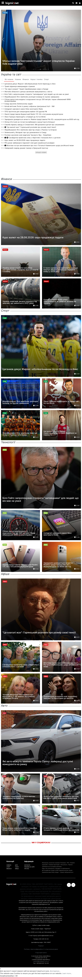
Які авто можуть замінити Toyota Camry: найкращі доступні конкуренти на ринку (37, 763)
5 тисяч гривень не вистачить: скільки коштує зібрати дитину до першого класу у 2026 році (61, 270)
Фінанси (9, 868)
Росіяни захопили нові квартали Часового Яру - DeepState (27, 135)
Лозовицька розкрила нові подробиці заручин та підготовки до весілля (60, 697)
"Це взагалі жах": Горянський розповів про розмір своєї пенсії (31, 127)
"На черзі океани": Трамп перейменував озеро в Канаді (26, 89)
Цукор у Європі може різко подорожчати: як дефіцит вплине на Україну (60, 301)
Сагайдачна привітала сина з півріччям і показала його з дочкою (34, 138)
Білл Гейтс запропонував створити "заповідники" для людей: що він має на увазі (36, 94)
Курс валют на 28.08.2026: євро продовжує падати (24, 140)
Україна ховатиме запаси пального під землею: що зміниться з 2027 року (19, 302)
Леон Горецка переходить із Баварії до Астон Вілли (25, 117)
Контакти (27, 865)
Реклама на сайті (29, 867)
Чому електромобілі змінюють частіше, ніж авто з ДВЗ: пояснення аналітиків (61, 797)
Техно (17, 867)
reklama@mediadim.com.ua (41, 961)
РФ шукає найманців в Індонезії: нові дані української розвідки (29, 143)
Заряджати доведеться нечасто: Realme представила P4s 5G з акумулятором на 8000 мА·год (41, 119)
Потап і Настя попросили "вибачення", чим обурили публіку (37, 63)
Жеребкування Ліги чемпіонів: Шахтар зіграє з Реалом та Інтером (30, 130)
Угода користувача (41, 952)
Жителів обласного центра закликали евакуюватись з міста (28, 92)
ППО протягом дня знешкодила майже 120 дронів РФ (25, 112)
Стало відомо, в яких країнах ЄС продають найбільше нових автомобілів (61, 829)
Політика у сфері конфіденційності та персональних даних (41, 949)
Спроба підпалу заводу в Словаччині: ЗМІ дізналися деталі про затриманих (34, 125)
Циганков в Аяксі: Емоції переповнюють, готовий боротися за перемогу (60, 433)
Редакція (41, 946)
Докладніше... (55, 971)
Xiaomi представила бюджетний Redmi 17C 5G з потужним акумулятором (33, 114)
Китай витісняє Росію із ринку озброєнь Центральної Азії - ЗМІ (29, 106)
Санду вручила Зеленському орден (18, 104)
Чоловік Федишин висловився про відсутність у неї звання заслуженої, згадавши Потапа (18, 696)
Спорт (8, 867)
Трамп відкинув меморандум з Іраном (19, 86)
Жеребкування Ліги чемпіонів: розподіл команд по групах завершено (31, 97)
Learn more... (67, 973)
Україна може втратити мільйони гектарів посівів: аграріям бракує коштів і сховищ (20, 270)
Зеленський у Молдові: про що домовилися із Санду (25, 132)
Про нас (26, 868)
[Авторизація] (79, 3)
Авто (16, 865)
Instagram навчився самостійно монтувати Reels (23, 109)
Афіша (17, 868)
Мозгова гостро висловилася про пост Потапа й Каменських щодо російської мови (40, 145)
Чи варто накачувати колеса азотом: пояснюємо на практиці (18, 797)
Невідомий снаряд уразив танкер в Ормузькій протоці (26, 148)
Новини (8, 865)
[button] (33, 69)
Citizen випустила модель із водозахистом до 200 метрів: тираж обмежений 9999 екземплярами (37, 100)
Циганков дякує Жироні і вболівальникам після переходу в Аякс (30, 84)
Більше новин (41, 152)
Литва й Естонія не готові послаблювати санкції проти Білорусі (29, 122)
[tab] (9, 79)
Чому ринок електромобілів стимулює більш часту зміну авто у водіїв (19, 829)
